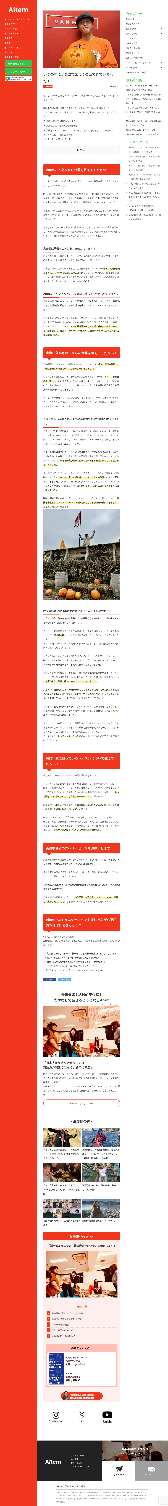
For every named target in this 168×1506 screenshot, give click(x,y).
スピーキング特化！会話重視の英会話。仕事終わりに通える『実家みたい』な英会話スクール (143, 98)
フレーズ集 (130, 38)
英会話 (129, 28)
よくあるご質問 (12, 57)
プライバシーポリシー (80, 1466)
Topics (128, 19)
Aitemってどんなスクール (81, 1103)
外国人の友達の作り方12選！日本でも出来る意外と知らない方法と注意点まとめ (144, 196)
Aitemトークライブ (134, 72)
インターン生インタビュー (137, 62)
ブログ (8, 42)
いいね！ (50, 979)
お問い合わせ (76, 1462)
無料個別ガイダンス (14, 33)
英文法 (129, 33)
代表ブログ (130, 53)
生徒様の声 (10, 24)
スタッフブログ (132, 57)
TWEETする (64, 979)
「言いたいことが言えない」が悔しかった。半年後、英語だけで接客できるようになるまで (61, 1154)
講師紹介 (9, 38)
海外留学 (129, 43)
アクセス (9, 52)
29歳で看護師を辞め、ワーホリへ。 (99, 1220)
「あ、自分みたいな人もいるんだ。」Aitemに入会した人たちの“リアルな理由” (61, 1189)
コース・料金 (11, 28)
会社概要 (74, 1459)
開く (84, 150)
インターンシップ (13, 47)
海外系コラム (131, 48)
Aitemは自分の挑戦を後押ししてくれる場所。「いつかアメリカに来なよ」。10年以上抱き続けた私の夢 (101, 1154)
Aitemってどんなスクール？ (18, 19)
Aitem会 (129, 67)
